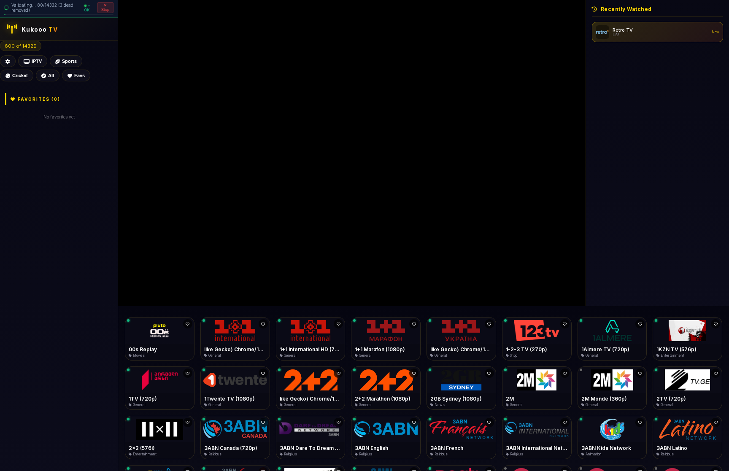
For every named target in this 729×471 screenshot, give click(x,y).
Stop (105, 10)
